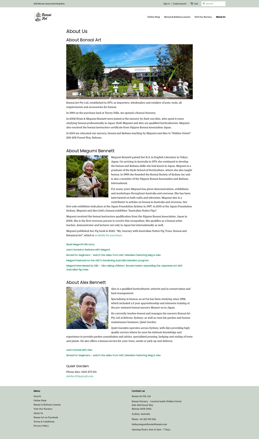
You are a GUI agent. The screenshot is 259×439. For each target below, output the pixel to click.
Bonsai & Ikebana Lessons (177, 16)
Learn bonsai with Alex (79, 350)
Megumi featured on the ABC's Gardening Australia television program (107, 260)
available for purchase (108, 235)
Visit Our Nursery (203, 16)
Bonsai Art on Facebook (46, 417)
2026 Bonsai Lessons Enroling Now (49, 3)
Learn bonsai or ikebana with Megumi (88, 249)
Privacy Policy (41, 426)
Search (37, 396)
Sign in (166, 3)
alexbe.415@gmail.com (80, 376)
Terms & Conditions (44, 421)
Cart (196, 3)
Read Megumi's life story (80, 244)
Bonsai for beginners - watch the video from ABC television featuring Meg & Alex (113, 255)
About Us (220, 16)
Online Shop (153, 16)
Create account (179, 3)
